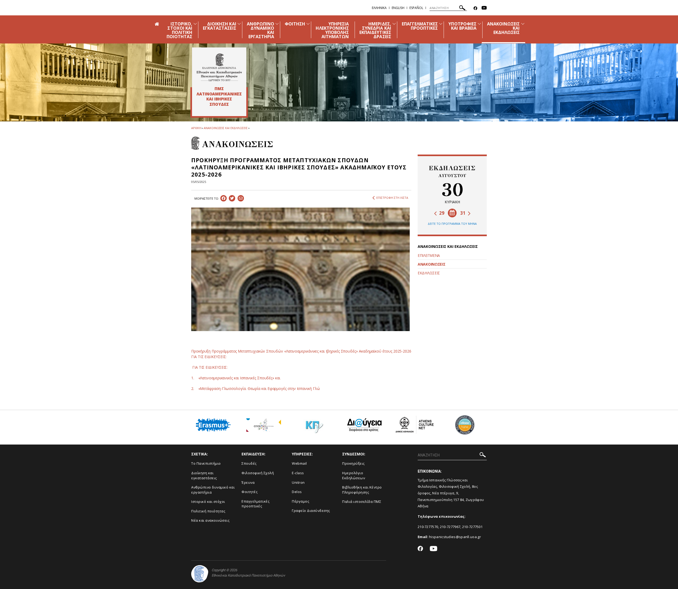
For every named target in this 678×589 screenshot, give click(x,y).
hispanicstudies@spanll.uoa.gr (455, 536)
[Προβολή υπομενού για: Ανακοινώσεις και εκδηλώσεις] (523, 23)
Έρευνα (248, 482)
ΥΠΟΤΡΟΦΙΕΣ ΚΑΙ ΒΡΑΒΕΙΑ (462, 26)
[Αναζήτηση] (462, 8)
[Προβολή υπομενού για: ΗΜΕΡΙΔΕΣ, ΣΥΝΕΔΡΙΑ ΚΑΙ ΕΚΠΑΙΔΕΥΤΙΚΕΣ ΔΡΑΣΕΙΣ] (394, 23)
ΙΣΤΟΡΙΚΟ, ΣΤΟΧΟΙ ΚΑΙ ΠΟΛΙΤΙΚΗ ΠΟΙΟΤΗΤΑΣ (179, 30)
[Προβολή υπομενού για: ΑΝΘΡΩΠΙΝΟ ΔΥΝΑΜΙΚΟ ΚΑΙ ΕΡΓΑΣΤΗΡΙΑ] (277, 23)
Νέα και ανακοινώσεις (210, 520)
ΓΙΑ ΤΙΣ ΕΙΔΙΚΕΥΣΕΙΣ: (209, 367)
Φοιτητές (249, 491)
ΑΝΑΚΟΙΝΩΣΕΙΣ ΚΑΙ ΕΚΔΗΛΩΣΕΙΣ (225, 128)
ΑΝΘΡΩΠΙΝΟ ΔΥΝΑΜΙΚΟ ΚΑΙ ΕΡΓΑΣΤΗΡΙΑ (260, 30)
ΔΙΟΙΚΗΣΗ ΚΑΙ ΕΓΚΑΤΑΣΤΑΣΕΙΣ (219, 26)
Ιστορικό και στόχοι (208, 501)
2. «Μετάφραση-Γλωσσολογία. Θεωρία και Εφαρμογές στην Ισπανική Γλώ (255, 388)
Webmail (299, 463)
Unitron (298, 482)
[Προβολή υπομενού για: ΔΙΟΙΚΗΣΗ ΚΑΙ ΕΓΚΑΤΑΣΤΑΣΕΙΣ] (239, 23)
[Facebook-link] (475, 8)
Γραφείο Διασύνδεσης (311, 510)
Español (416, 8)
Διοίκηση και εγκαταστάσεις (204, 475)
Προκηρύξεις (353, 463)
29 (441, 213)
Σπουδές (249, 463)
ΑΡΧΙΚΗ (196, 128)
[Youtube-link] (484, 8)
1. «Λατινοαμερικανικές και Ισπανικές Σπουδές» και (235, 377)
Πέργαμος (300, 501)
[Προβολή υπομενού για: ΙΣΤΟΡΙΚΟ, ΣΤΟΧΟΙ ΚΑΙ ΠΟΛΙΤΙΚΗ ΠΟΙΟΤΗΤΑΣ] (195, 23)
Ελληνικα (379, 8)
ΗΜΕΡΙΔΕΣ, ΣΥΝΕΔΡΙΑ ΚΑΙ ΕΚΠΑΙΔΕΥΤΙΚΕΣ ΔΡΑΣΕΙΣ (375, 30)
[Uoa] (199, 573)
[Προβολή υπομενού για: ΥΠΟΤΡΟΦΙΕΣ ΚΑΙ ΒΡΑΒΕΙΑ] (479, 23)
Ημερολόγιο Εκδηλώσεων (353, 475)
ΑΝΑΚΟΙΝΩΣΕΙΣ (431, 264)
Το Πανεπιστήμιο (206, 463)
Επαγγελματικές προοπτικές (255, 504)
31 (463, 213)
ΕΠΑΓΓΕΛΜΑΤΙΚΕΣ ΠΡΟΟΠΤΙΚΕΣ (420, 26)
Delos (297, 491)
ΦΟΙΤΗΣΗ (295, 24)
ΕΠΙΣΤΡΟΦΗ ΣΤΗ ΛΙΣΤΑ (392, 198)
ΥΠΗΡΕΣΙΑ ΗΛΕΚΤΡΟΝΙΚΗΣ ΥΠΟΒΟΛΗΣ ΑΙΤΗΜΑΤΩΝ (332, 30)
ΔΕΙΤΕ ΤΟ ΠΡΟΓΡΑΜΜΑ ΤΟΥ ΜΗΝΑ (452, 224)
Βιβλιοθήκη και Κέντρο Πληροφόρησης (362, 490)
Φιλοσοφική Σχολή (258, 473)
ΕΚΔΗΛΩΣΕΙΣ (429, 272)
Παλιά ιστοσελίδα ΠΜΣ (361, 501)
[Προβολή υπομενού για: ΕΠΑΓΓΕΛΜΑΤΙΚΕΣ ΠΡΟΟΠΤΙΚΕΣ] (441, 23)
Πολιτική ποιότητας (208, 511)
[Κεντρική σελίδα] (219, 67)
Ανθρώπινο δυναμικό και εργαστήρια (213, 490)
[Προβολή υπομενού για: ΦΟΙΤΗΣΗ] (308, 23)
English (398, 8)
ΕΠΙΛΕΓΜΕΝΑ (429, 255)
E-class (298, 473)
